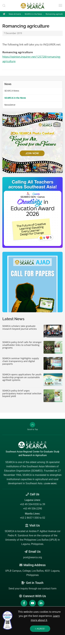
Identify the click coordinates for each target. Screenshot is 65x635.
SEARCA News (11, 90)
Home (4, 14)
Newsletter (10, 105)
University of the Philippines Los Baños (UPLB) (31, 539)
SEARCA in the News (33, 14)
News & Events (15, 14)
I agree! (40, 628)
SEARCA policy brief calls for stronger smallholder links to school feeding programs (22, 345)
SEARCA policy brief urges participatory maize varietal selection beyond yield (21, 393)
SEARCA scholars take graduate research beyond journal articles (19, 327)
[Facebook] (24, 603)
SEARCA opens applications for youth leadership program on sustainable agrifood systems (21, 377)
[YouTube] (32, 603)
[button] (4, 5)
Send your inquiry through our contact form (32, 588)
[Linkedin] (41, 603)
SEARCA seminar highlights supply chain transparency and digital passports (20, 361)
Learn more (50, 483)
